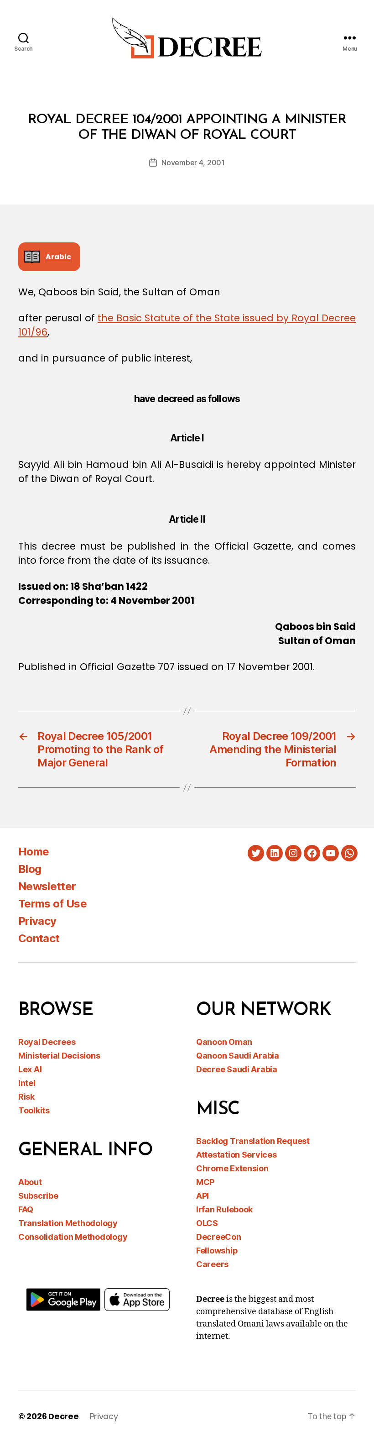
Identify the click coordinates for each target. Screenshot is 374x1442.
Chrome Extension (232, 1168)
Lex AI (30, 1069)
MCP (205, 1182)
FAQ (25, 1209)
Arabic (58, 257)
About (30, 1182)
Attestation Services (236, 1154)
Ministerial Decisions (59, 1055)
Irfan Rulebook (224, 1209)
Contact (38, 938)
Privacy (37, 921)
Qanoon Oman (224, 1042)
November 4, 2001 (193, 162)
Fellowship (217, 1250)
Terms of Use (52, 903)
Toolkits (34, 1110)
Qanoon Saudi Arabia (237, 1055)
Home (33, 851)
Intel (27, 1083)
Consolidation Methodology (72, 1237)
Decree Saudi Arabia (236, 1069)
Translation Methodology (68, 1223)
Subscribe (38, 1196)
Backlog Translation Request (253, 1141)
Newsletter (47, 886)
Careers (212, 1264)
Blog (29, 869)
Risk (26, 1096)
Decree (63, 1416)
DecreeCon (218, 1237)
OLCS (207, 1223)
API (202, 1196)
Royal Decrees (47, 1042)
